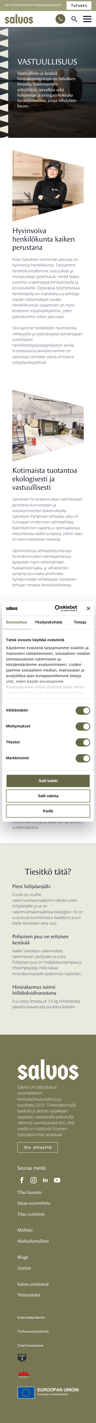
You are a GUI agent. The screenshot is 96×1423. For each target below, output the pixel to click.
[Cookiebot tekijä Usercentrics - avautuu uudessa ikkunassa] (57, 608)
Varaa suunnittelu (33, 1203)
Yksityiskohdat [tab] (48, 622)
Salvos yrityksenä (33, 1284)
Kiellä (48, 811)
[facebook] (21, 1180)
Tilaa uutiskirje (31, 1214)
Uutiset (24, 1268)
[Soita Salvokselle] (60, 19)
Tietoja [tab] (80, 622)
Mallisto (25, 1230)
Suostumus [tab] (16, 622)
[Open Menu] (87, 19)
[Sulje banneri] (88, 608)
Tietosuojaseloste (33, 1331)
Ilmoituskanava (30, 1345)
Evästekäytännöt (31, 1317)
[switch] (83, 727)
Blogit (22, 1257)
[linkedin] (45, 1180)
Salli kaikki (48, 781)
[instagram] (33, 1180)
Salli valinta (48, 796)
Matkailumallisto (33, 1241)
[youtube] (57, 1180)
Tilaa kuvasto (29, 1192)
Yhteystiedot (28, 1295)
